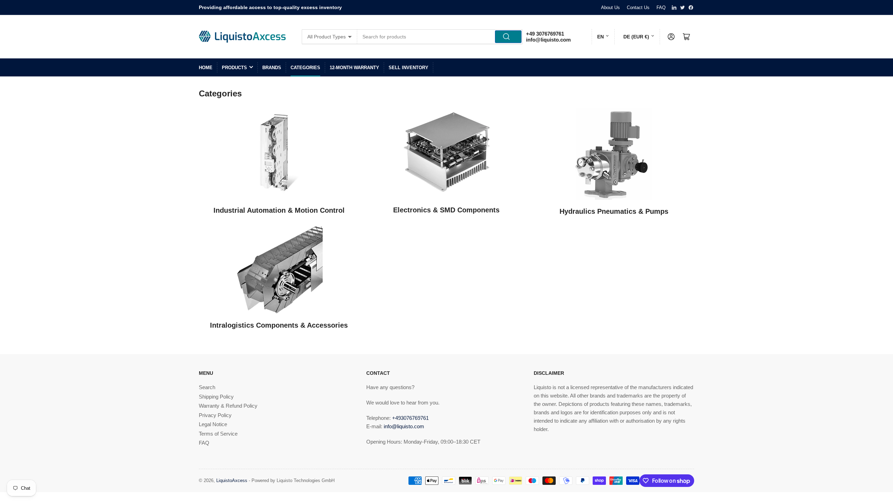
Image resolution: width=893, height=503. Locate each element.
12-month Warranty (354, 67)
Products (234, 67)
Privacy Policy (215, 415)
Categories (305, 67)
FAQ (661, 7)
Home (205, 67)
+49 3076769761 (545, 34)
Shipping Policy (216, 397)
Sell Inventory (408, 67)
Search (207, 387)
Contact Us (638, 7)
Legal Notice (213, 424)
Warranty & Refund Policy (228, 406)
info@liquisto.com (548, 40)
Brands (271, 67)
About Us (610, 7)
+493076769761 (410, 418)
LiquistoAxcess (231, 480)
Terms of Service (218, 434)
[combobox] (440, 36)
